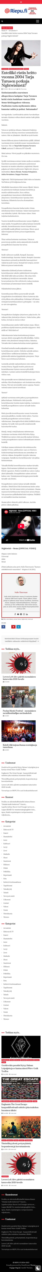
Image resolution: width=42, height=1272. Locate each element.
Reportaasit (7, 875)
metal (15, 619)
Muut (5, 858)
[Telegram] (21, 614)
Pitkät (5, 868)
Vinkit (5, 910)
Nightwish (24, 619)
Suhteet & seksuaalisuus (16, 69)
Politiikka (6, 872)
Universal (30, 619)
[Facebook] (15, 614)
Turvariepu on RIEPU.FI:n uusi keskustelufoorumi (19, 791)
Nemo (19, 619)
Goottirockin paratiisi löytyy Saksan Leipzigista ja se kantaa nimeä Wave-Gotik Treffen (19, 1068)
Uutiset (6, 903)
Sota (5, 879)
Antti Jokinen (9, 619)
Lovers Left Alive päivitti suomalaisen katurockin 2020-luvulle (19, 678)
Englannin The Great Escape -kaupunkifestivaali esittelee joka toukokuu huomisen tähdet (19, 1107)
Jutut (5, 840)
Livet (5, 851)
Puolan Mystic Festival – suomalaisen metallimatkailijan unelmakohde (19, 712)
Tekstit (5, 893)
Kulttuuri (6, 844)
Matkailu (6, 854)
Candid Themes (26, 1268)
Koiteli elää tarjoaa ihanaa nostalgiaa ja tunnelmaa (20, 746)
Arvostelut (5, 69)
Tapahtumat (7, 886)
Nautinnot (7, 861)
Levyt (5, 847)
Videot (26, 69)
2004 (4, 619)
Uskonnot (6, 900)
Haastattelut (7, 837)
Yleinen (6, 917)
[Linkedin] (27, 614)
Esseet (5, 833)
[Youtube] (18, 614)
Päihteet (6, 865)
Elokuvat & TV (8, 830)
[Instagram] (24, 614)
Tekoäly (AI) (7, 889)
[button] (38, 1268)
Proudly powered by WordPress (18, 1265)
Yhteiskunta (7, 914)
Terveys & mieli (8, 896)
